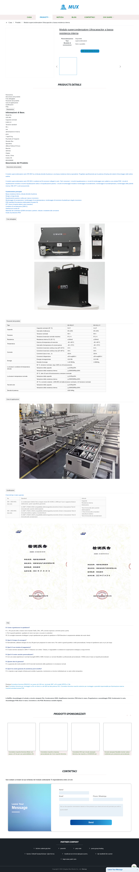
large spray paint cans (69, 859)
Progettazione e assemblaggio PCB (99, 698)
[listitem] (69, 66)
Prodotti (44, 17)
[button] (57, 67)
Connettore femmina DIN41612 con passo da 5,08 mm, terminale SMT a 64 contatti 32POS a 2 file (40, 684)
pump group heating (97, 848)
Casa (29, 17)
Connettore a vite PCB (36, 700)
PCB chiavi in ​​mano (81, 698)
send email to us (91, 51)
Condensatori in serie (118, 698)
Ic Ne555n (9, 698)
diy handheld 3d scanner (104, 854)
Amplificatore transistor (66, 698)
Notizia (60, 17)
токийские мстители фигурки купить (76, 854)
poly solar (78, 848)
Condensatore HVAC (51, 698)
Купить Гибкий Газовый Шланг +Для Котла (40, 854)
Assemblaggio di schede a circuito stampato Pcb (28, 698)
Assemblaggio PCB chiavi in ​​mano (17, 700)
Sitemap (84, 869)
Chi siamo (107, 17)
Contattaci (89, 17)
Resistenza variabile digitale (53, 700)
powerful (63, 848)
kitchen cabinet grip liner (43, 848)
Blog (74, 17)
